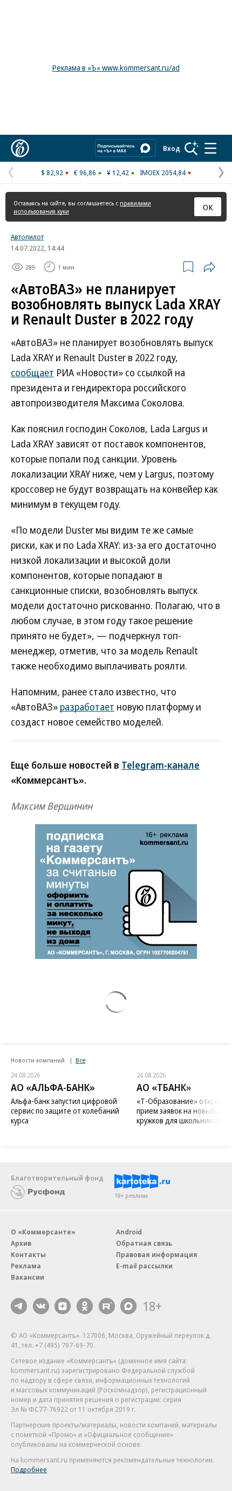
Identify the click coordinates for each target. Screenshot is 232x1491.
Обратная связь (144, 1243)
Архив (21, 1243)
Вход (171, 148)
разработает (87, 706)
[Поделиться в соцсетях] (209, 266)
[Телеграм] (19, 1306)
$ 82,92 (52, 172)
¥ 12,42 (118, 172)
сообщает (32, 372)
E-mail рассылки (144, 1266)
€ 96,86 (85, 172)
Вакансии (27, 1277)
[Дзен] (62, 1306)
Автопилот (27, 236)
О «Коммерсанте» (43, 1232)
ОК (208, 207)
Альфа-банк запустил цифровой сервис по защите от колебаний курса (65, 1111)
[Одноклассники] (85, 1306)
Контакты (28, 1254)
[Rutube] (107, 1306)
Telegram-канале (160, 764)
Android (129, 1232)
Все (80, 1060)
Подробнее (29, 1469)
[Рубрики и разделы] (210, 148)
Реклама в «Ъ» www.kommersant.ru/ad (116, 68)
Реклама (26, 1266)
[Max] (128, 1306)
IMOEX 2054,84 (163, 172)
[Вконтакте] (41, 1306)
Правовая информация (156, 1254)
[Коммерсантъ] (20, 148)
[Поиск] (191, 148)
